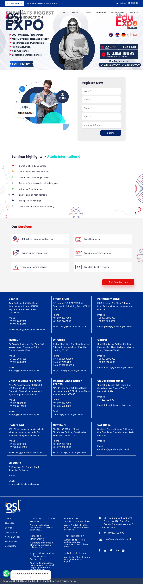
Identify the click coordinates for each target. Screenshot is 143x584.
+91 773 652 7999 (62, 447)
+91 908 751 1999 (17, 406)
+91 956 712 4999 (106, 362)
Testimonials (11, 541)
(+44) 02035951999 (63, 359)
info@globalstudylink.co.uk (73, 370)
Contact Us (133, 13)
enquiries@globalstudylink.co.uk (113, 449)
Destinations (101, 13)
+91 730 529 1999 (62, 406)
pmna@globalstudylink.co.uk (118, 326)
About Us (75, 13)
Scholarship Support (76, 553)
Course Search (14, 3)
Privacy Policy (69, 581)
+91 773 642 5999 (18, 447)
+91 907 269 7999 (17, 321)
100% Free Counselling (37, 537)
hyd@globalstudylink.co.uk (29, 452)
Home (64, 13)
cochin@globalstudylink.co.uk (30, 329)
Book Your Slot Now (118, 282)
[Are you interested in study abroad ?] (6, 573)
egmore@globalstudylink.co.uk (24, 414)
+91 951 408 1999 (17, 403)
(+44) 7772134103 (62, 362)
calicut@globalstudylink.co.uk (119, 367)
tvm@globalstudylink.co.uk (73, 326)
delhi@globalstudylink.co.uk (74, 452)
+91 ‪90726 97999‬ (128, 3)
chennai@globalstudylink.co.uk (68, 414)
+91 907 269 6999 (17, 362)
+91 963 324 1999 (62, 321)
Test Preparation (74, 536)
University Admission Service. (42, 520)
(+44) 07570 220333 (63, 365)
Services (87, 13)
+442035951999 (105, 399)
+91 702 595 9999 (17, 324)
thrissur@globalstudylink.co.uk (24, 370)
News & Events (117, 13)
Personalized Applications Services (77, 520)
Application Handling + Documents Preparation (42, 556)
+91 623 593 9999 (106, 321)
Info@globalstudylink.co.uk (118, 539)
